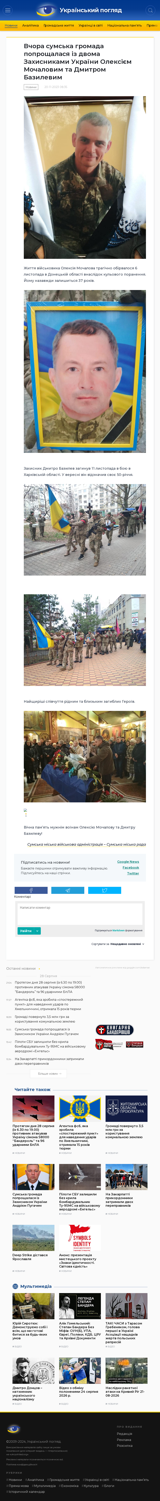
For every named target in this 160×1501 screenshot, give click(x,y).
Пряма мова (19, 1486)
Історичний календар (27, 1492)
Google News (128, 862)
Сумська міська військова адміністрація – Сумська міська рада (86, 844)
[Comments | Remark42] (80, 924)
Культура (91, 1486)
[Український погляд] (14, 1429)
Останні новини (21, 968)
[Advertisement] (124, 995)
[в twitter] (104, 890)
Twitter (133, 873)
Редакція (124, 1434)
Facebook (131, 867)
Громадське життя (59, 25)
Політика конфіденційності (21, 1464)
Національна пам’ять (124, 25)
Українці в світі (91, 25)
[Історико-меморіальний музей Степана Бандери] (140, 1044)
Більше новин (48, 1073)
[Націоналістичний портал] (109, 1044)
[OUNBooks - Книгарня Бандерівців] (124, 1030)
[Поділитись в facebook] (31, 890)
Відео (18, 1346)
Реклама (124, 1440)
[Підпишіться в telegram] (67, 890)
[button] (7, 10)
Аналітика (30, 25)
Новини (11, 25)
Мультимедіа (45, 1486)
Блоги (109, 1486)
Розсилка (124, 1446)
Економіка (69, 1486)
